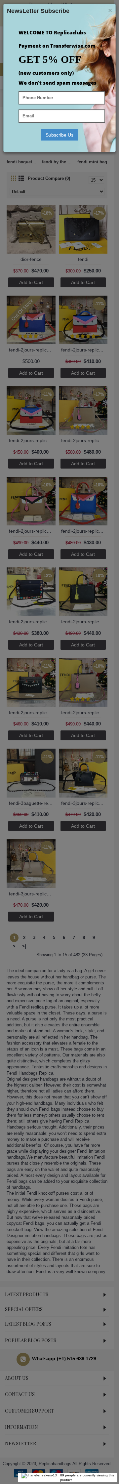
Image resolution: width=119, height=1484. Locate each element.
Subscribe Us (59, 135)
